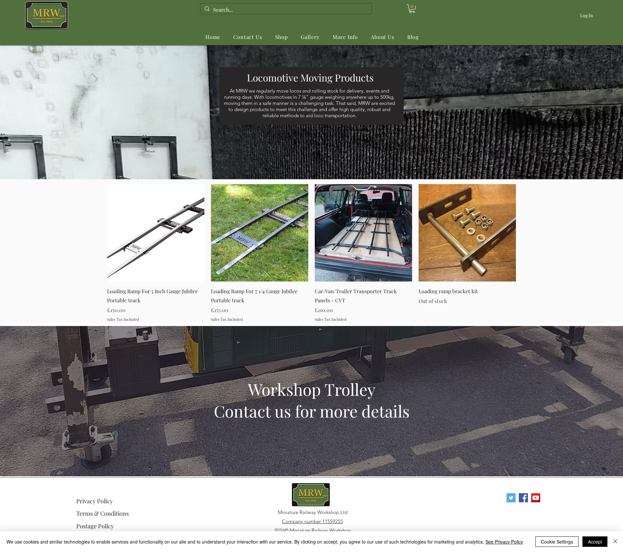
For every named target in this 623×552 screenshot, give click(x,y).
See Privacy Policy (504, 541)
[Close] (615, 541)
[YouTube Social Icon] (535, 497)
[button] (281, 37)
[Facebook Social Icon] (523, 497)
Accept (595, 541)
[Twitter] (511, 497)
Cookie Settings (557, 541)
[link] (412, 8)
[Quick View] (155, 233)
